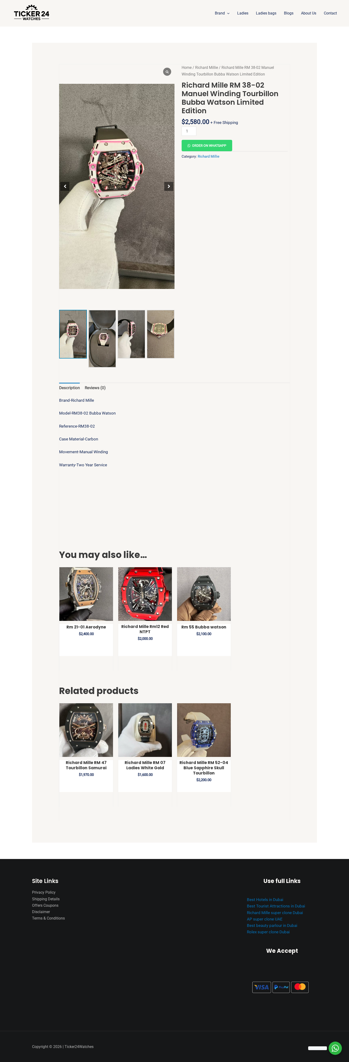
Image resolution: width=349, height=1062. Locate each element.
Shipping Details (46, 899)
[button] (227, 13)
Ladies (242, 13)
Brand (220, 13)
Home (187, 67)
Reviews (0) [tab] (95, 387)
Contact (330, 13)
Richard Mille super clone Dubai (275, 912)
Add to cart (226, 129)
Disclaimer (41, 912)
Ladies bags (266, 13)
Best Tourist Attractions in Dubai (276, 906)
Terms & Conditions (48, 918)
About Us (308, 13)
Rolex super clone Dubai (268, 932)
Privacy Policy (44, 892)
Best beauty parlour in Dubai (272, 925)
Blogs (288, 13)
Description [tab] (69, 387)
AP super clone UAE (265, 919)
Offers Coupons (45, 905)
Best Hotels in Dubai (265, 899)
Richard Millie (206, 67)
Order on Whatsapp (209, 145)
